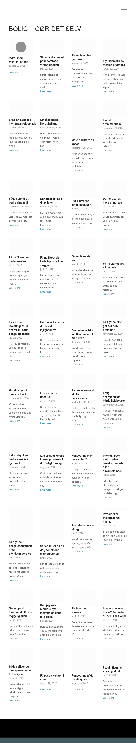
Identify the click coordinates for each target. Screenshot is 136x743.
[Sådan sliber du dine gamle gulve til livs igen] (21, 656)
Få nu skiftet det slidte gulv (113, 265)
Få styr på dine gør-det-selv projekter (112, 326)
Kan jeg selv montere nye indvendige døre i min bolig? (51, 611)
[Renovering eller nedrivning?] (84, 444)
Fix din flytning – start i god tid (113, 669)
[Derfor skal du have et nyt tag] (115, 188)
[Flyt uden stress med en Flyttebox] (115, 48)
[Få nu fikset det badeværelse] (21, 246)
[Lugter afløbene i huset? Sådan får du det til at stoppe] (115, 597)
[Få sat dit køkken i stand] (52, 660)
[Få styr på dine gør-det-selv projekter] (115, 311)
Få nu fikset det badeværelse (19, 259)
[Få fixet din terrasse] (84, 597)
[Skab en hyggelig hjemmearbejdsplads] (21, 109)
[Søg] (113, 8)
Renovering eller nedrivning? (82, 457)
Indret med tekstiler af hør (18, 60)
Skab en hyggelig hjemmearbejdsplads (22, 122)
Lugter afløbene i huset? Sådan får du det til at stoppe (115, 612)
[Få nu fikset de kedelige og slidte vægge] (52, 246)
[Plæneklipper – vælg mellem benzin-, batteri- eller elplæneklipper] (115, 444)
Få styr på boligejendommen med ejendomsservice (20, 547)
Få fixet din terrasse (79, 610)
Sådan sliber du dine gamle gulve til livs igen (20, 670)
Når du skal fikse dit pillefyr (51, 201)
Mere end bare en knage (83, 142)
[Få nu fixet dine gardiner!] (84, 45)
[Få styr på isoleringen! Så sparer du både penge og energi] (21, 311)
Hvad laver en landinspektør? (81, 203)
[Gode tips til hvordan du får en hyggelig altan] (21, 597)
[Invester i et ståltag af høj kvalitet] (115, 509)
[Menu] (122, 8)
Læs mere (14, 72)
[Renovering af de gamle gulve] (84, 660)
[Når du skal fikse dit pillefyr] (52, 188)
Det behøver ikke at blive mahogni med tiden (83, 334)
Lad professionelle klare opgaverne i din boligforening (52, 459)
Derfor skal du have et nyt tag (112, 200)
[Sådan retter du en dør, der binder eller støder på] (52, 525)
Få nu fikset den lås (82, 258)
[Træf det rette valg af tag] (84, 515)
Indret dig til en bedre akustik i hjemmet (18, 459)
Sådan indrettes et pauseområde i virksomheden (52, 61)
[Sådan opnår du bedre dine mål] (21, 188)
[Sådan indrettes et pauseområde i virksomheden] (52, 46)
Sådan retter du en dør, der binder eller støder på (52, 550)
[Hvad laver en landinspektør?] (84, 189)
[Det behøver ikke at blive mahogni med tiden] (84, 315)
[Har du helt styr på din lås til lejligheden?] (52, 311)
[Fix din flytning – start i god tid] (115, 656)
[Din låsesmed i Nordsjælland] (52, 109)
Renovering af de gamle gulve (83, 677)
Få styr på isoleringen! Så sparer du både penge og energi (19, 328)
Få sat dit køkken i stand (52, 677)
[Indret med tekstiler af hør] (21, 47)
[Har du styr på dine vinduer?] (21, 381)
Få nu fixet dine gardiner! (81, 57)
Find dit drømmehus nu (112, 122)
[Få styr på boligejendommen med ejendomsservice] (21, 523)
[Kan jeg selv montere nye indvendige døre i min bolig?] (52, 595)
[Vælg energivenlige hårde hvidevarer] (115, 382)
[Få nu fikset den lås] (84, 245)
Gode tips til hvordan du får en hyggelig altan (20, 612)
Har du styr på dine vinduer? (18, 392)
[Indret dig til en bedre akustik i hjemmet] (21, 444)
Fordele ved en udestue (49, 395)
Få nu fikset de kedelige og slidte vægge (51, 261)
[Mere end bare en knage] (84, 119)
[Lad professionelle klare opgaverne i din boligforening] (52, 444)
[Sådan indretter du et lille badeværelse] (84, 381)
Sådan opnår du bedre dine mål (19, 200)
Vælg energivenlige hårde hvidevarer (114, 396)
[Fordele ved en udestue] (52, 382)
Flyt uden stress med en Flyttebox (114, 63)
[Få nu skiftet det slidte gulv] (115, 249)
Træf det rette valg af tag (83, 527)
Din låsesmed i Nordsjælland (49, 122)
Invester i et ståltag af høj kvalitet (111, 517)
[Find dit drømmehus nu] (115, 109)
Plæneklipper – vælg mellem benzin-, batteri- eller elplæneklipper (113, 463)
